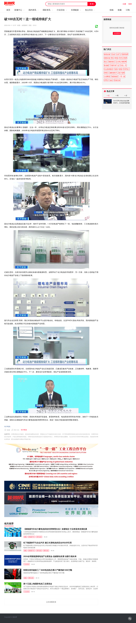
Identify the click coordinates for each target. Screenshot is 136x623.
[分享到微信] (96, 26)
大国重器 (107, 76)
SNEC (106, 73)
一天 (108, 95)
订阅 (128, 9)
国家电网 (125, 54)
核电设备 (107, 54)
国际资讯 (47, 9)
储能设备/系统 (108, 58)
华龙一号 (123, 65)
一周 (116, 95)
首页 (8, 9)
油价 (111, 80)
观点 (105, 61)
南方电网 (122, 73)
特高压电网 (123, 58)
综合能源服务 (108, 69)
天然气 (118, 54)
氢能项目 (112, 61)
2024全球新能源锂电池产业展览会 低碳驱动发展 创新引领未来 (49, 556)
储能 (25, 537)
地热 (116, 69)
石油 (113, 54)
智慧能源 (115, 76)
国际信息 (46, 550)
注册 (124, 4)
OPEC (106, 80)
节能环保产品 (114, 65)
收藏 (120, 9)
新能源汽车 (31, 537)
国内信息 (39, 537)
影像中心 (18, 9)
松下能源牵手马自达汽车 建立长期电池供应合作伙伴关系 (47, 542)
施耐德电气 (113, 73)
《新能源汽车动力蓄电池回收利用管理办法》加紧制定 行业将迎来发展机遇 (55, 529)
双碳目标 (117, 80)
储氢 (120, 69)
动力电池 (7, 426)
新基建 (106, 65)
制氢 (116, 58)
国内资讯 (33, 9)
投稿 (111, 9)
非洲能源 (75, 9)
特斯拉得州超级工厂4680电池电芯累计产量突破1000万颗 (47, 570)
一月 (125, 95)
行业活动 (61, 9)
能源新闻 (11, 4)
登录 (130, 4)
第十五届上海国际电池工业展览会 (37, 583)
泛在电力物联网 (121, 61)
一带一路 (122, 76)
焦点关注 (89, 9)
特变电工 (126, 69)
